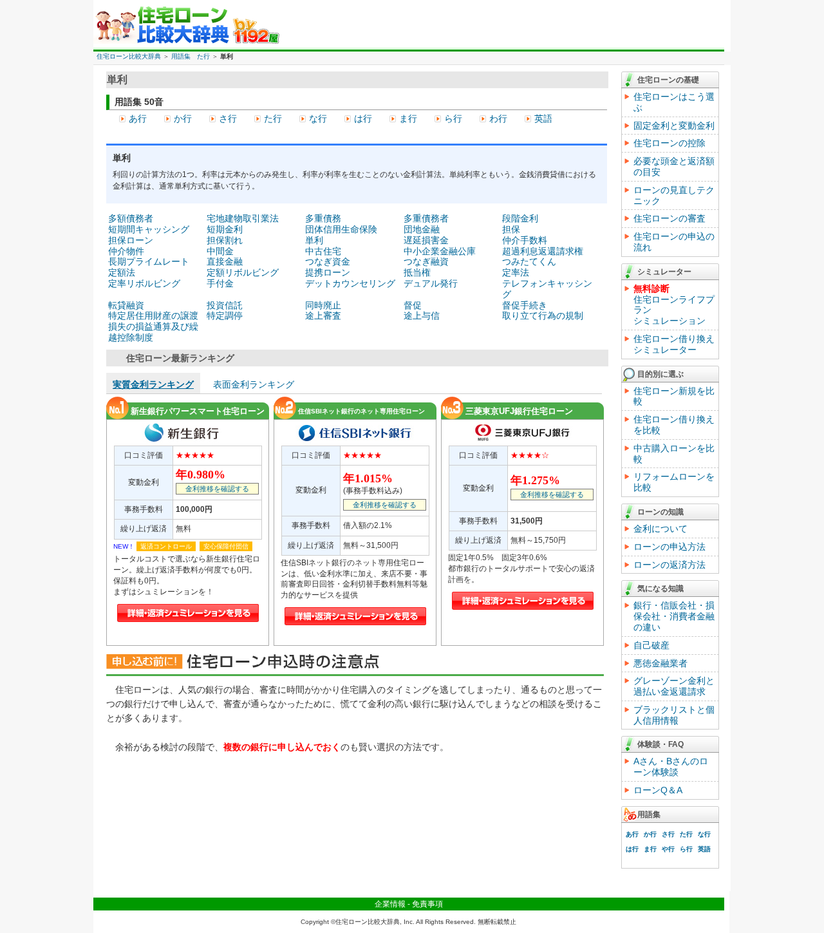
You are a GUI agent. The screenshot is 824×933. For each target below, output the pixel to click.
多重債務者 (426, 218)
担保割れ (225, 240)
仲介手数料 (524, 240)
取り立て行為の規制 (542, 315)
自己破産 (651, 645)
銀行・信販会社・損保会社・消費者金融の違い (674, 616)
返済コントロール (166, 546)
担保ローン (130, 240)
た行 (273, 118)
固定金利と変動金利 (674, 125)
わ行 (498, 118)
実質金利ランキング (153, 384)
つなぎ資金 (327, 261)
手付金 (220, 283)
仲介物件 (126, 251)
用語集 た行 (190, 56)
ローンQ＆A (657, 790)
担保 (511, 229)
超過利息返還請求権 (542, 251)
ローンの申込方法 (669, 547)
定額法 (121, 272)
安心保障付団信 (225, 546)
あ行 (138, 118)
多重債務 (323, 218)
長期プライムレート (148, 261)
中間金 (220, 251)
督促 (413, 305)
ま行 (408, 118)
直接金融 (225, 261)
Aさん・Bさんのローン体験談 (670, 766)
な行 (318, 118)
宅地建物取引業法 (243, 218)
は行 (363, 118)
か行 (183, 118)
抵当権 (417, 272)
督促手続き (524, 305)
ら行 (453, 118)
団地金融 (422, 229)
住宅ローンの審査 (669, 218)
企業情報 (390, 904)
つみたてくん (529, 261)
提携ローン (327, 272)
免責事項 (427, 904)
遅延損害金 (426, 240)
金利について (660, 528)
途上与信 (422, 315)
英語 (543, 118)
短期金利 (225, 229)
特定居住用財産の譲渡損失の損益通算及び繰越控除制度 (153, 326)
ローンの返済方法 (669, 565)
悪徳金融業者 (660, 663)
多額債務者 (130, 218)
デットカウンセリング (350, 283)
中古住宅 (323, 251)
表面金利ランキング (253, 384)
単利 (314, 240)
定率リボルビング (144, 283)
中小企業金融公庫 (440, 251)
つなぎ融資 (426, 261)
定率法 (515, 272)
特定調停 (225, 315)
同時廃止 (323, 305)
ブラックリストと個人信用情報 (674, 715)
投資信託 (225, 305)
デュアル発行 (431, 283)
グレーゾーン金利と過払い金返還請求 (674, 686)
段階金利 (520, 218)
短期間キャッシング (148, 229)
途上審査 (323, 315)
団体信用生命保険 (341, 229)
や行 (668, 849)
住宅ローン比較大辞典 (129, 56)
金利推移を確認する (217, 489)
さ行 (228, 118)
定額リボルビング (243, 272)
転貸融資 (126, 305)
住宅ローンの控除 (669, 143)
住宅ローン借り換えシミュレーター (674, 344)
